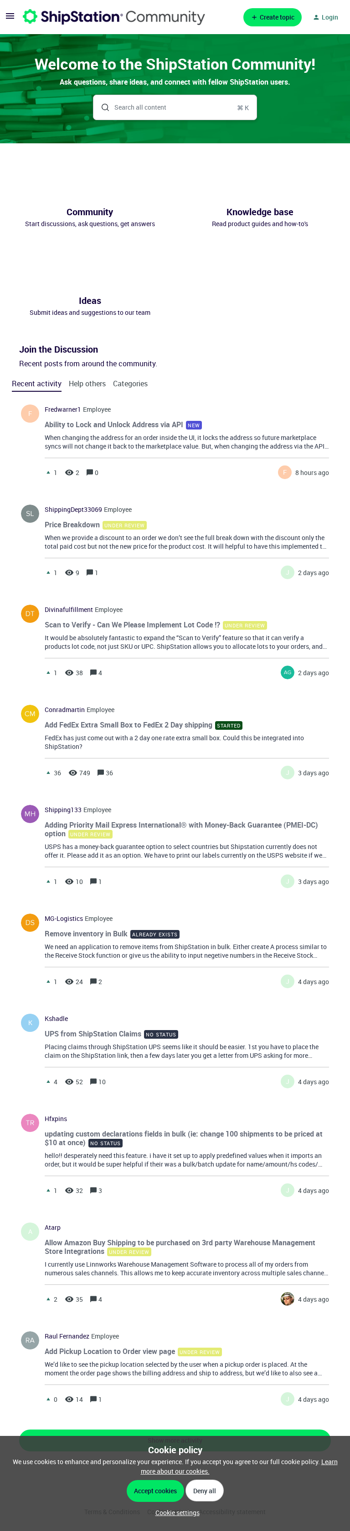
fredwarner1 (63, 409)
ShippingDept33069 (73, 509)
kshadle (56, 1019)
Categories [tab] (130, 384)
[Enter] (101, 107)
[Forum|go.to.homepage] (114, 17)
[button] (175, 1512)
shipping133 (63, 810)
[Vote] (48, 472)
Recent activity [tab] (37, 384)
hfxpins (56, 1119)
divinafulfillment (69, 609)
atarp (53, 1227)
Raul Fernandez (67, 1336)
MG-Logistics (64, 918)
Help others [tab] (87, 384)
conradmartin (65, 710)
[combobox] (175, 107)
